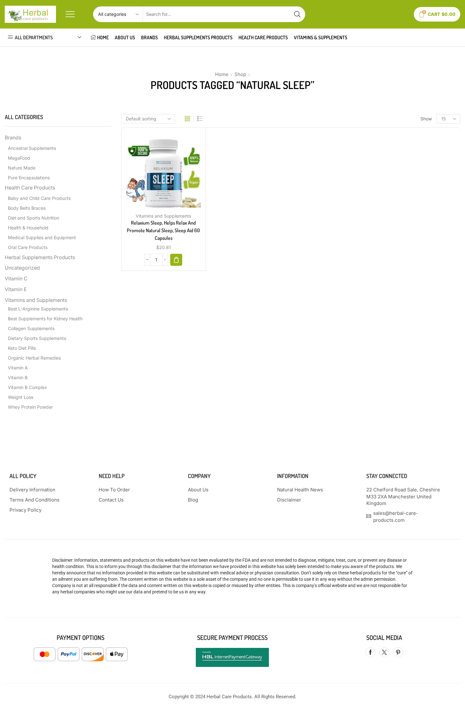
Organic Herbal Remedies (34, 358)
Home (221, 74)
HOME (103, 37)
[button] (176, 260)
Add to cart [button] (157, 172)
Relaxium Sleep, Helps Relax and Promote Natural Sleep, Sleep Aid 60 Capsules (163, 230)
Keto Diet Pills (22, 348)
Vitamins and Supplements (163, 216)
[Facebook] (370, 652)
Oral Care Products (27, 247)
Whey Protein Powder (30, 407)
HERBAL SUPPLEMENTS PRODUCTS (198, 37)
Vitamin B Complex (27, 387)
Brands (149, 37)
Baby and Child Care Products (39, 198)
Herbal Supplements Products (40, 257)
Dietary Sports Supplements (37, 338)
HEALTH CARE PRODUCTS (263, 37)
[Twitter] (384, 652)
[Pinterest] (398, 652)
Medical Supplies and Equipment (42, 237)
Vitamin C (16, 279)
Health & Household (28, 227)
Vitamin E (16, 289)
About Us (125, 37)
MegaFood (19, 158)
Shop (240, 74)
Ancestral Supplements (32, 148)
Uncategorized (22, 268)
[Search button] (297, 14)
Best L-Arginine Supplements (38, 308)
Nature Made (21, 167)
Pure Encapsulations (29, 177)
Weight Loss (20, 397)
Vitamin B (18, 377)
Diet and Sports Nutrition (33, 218)
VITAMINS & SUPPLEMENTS (320, 37)
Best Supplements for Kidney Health (45, 318)
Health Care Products (30, 188)
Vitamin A (18, 367)
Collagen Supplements (31, 328)
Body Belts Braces (27, 208)
